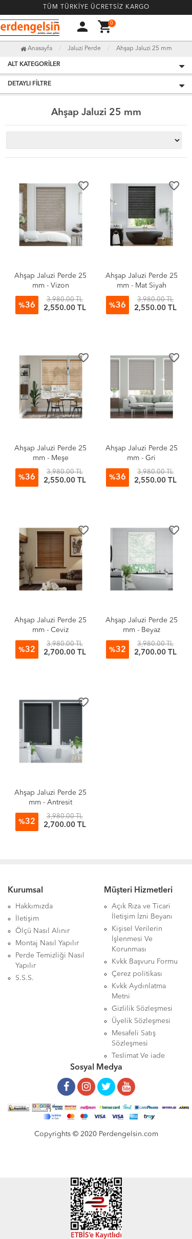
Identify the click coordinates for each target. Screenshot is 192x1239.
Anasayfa (39, 49)
